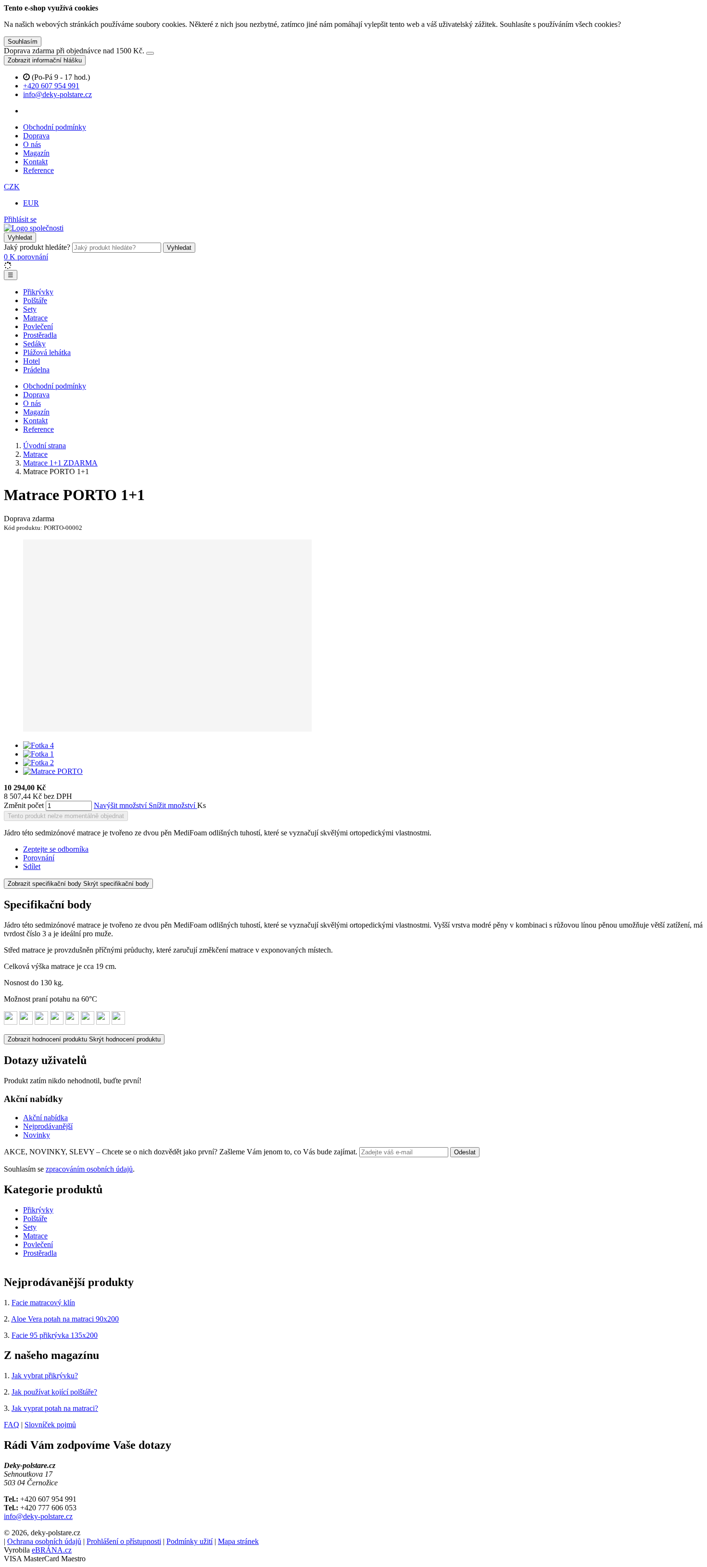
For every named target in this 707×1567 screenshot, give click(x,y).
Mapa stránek (238, 1541)
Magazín (36, 153)
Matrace (35, 318)
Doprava (36, 136)
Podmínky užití (189, 1541)
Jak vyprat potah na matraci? (55, 1408)
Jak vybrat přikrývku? (45, 1375)
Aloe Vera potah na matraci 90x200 (65, 1319)
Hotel (31, 361)
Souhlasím (23, 41)
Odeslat (465, 1152)
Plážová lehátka (47, 352)
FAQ (11, 1424)
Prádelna (36, 370)
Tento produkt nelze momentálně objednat (66, 816)
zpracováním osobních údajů (89, 1169)
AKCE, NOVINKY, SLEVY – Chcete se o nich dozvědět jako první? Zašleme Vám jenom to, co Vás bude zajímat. (181, 1152)
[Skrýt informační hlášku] (150, 53)
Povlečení (38, 326)
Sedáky (34, 344)
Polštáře (35, 300)
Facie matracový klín (43, 1302)
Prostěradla (40, 335)
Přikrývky (38, 292)
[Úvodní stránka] (33, 228)
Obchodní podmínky (54, 127)
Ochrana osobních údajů (44, 1541)
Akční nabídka (45, 1118)
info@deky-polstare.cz (38, 1516)
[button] (12, 187)
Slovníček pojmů (50, 1424)
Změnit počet (24, 805)
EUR (31, 203)
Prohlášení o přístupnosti (124, 1541)
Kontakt (35, 162)
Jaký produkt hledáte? (37, 247)
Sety (30, 309)
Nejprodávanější (48, 1126)
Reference (38, 170)
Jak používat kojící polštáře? (54, 1392)
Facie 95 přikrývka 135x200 (55, 1335)
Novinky (36, 1135)
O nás (32, 144)
